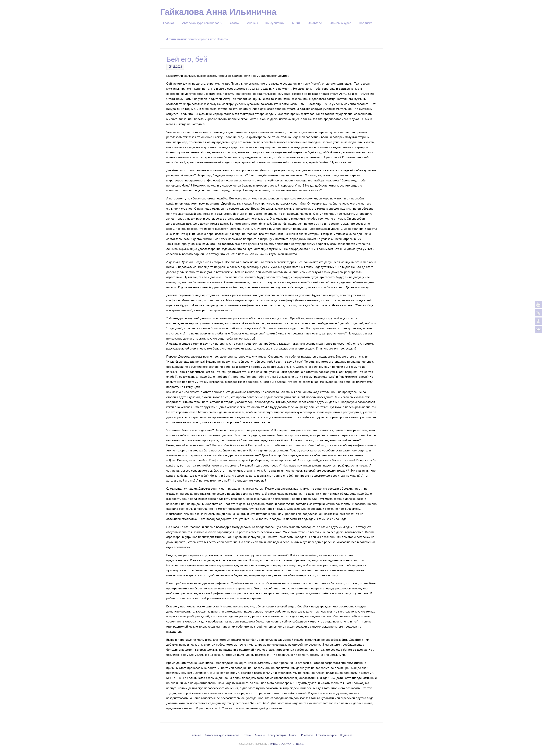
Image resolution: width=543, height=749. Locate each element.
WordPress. (295, 743)
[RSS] (538, 312)
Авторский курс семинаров (221, 735)
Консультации (277, 735)
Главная (196, 735)
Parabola (276, 743)
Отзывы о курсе (326, 735)
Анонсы (260, 735)
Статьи (246, 735)
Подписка (346, 735)
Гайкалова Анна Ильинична (218, 11)
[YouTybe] (538, 304)
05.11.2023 (175, 66)
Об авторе (306, 735)
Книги (292, 735)
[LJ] (538, 321)
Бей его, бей (186, 59)
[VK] (538, 329)
